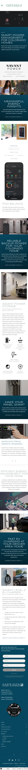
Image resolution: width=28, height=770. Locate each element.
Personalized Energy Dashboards (14, 72)
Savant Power (6, 741)
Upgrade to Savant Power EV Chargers (13, 638)
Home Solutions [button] (5, 727)
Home (2, 722)
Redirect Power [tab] (14, 152)
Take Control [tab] (14, 158)
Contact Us (20, 767)
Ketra (4, 740)
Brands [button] (3, 733)
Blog (2, 744)
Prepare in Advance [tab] (14, 149)
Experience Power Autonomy (13, 415)
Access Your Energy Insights (13, 116)
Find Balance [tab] (14, 145)
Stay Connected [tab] (9, 155)
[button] (2, 5)
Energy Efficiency (7, 76)
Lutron (4, 738)
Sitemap (16, 763)
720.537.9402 (9, 699)
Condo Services (5, 729)
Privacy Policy (8, 676)
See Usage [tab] (20, 155)
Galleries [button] (4, 731)
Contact (3, 746)
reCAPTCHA (14, 673)
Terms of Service (16, 676)
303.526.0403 (8, 697)
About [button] (3, 724)
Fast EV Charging (20, 76)
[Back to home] (14, 5)
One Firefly (10, 763)
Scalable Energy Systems (14, 74)
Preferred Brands (7, 736)
